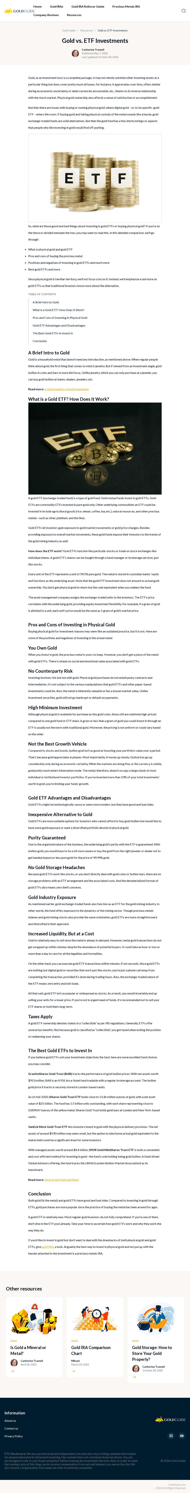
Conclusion (40, 341)
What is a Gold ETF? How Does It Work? (58, 310)
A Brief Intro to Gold (46, 302)
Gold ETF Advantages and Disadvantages (59, 325)
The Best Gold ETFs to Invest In (53, 333)
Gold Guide (69, 30)
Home (37, 6)
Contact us (11, 1428)
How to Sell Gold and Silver (62, 1179)
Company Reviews (46, 15)
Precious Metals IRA (126, 6)
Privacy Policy (13, 1436)
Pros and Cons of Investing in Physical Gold (60, 317)
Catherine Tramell (93, 49)
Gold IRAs (56, 6)
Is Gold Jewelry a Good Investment (67, 389)
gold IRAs (48, 1246)
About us (10, 1420)
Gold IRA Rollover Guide (87, 6)
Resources (74, 15)
